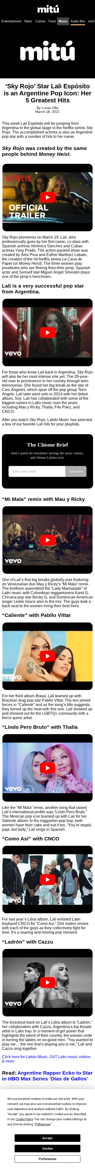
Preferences (48, 1159)
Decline (47, 1148)
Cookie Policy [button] (24, 1119)
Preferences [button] (42, 1124)
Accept (47, 1138)
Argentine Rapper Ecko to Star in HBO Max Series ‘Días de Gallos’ (47, 1075)
